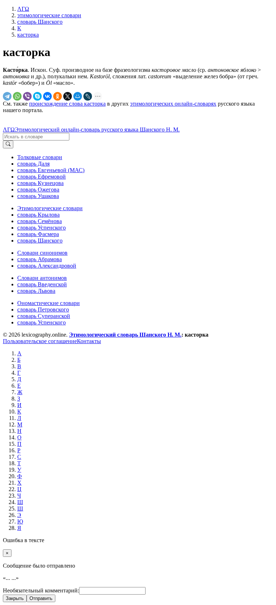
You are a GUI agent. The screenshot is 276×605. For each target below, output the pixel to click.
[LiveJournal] (87, 96)
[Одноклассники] (57, 96)
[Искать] (8, 144)
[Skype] (37, 96)
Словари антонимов (42, 278)
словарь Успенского (41, 228)
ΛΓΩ (9, 129)
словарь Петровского (43, 309)
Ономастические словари (48, 303)
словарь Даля (33, 164)
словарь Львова (36, 291)
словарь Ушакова (38, 196)
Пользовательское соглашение (40, 341)
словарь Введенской (42, 284)
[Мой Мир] (77, 96)
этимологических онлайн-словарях (173, 104)
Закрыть (15, 598)
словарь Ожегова (38, 189)
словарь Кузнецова (40, 183)
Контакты (89, 341)
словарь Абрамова (39, 259)
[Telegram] (7, 96)
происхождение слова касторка (67, 104)
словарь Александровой (46, 266)
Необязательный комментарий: (41, 590)
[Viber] (27, 96)
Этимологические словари (50, 208)
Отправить (40, 598)
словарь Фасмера (38, 234)
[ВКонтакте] (47, 96)
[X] (67, 96)
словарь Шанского (40, 240)
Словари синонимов (42, 253)
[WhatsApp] (17, 96)
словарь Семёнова (39, 221)
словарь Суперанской (43, 316)
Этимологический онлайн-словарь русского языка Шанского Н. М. (97, 129)
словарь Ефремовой (41, 177)
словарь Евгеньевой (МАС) (50, 170)
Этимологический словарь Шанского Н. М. (125, 335)
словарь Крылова (38, 215)
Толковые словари (39, 157)
